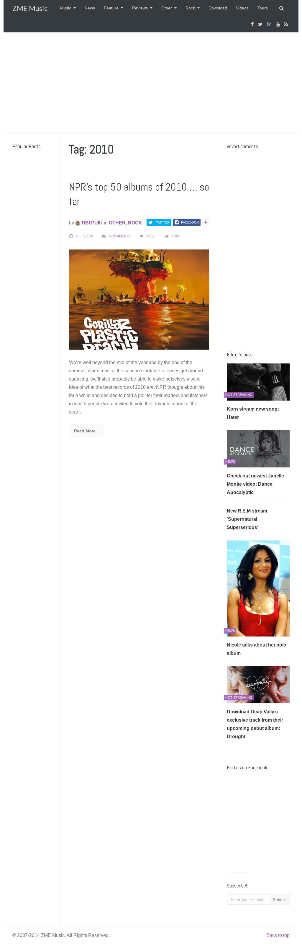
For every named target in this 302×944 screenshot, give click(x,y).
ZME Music (29, 8)
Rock (190, 8)
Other (166, 8)
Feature (111, 8)
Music (65, 8)
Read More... (86, 431)
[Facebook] (253, 24)
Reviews (140, 8)
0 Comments (119, 236)
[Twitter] (261, 24)
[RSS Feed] (287, 24)
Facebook (190, 222)
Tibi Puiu (91, 222)
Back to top (278, 935)
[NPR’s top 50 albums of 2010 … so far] (139, 299)
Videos (242, 8)
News (90, 8)
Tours (262, 8)
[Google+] (270, 24)
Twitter (162, 222)
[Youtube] (278, 24)
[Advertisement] (151, 82)
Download (218, 8)
